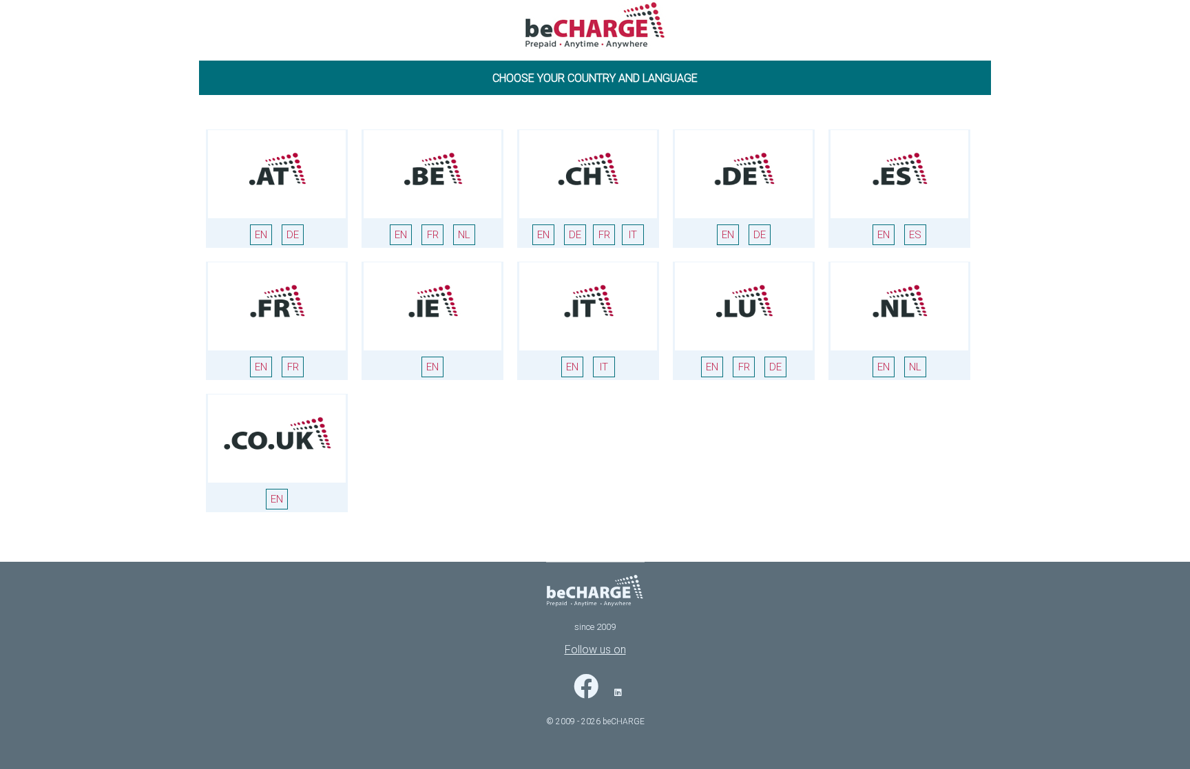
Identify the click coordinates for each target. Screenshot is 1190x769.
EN (261, 235)
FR (604, 235)
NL (915, 367)
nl (464, 235)
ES (915, 235)
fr (433, 235)
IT (633, 235)
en (401, 235)
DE (292, 235)
